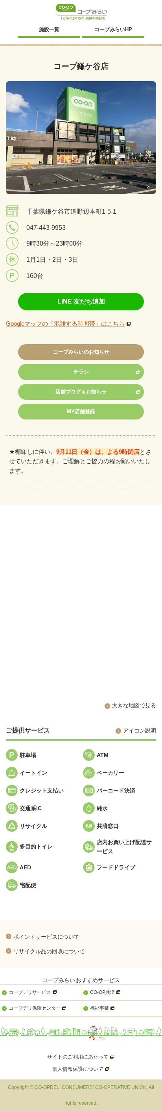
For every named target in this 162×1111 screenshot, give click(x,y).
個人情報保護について (81, 1069)
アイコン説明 (139, 730)
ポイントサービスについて (46, 936)
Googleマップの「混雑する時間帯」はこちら (65, 323)
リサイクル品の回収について (49, 951)
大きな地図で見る (134, 705)
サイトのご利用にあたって (81, 1057)
